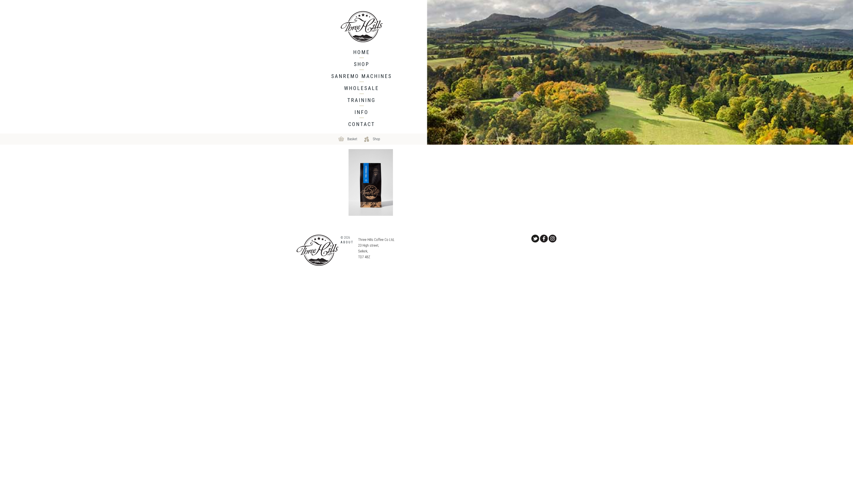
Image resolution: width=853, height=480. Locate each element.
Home (361, 52)
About (347, 242)
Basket (352, 139)
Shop (361, 64)
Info (362, 112)
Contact (361, 124)
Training (361, 100)
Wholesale (361, 88)
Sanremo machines (361, 76)
